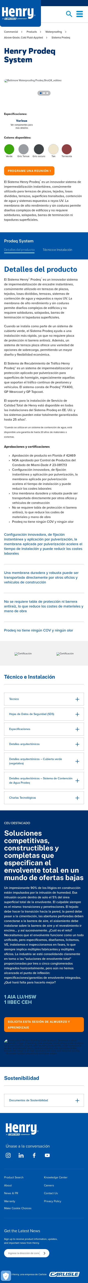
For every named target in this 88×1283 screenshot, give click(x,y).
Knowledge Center (56, 1177)
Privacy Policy (52, 1201)
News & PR (11, 1193)
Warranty (9, 1201)
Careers (49, 1185)
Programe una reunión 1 (29, 170)
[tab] (41, 93)
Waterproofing (53, 32)
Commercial (11, 32)
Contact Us (51, 1193)
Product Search (14, 1177)
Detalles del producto (19, 250)
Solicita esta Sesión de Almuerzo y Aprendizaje (39, 1024)
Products (32, 32)
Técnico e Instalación (57, 250)
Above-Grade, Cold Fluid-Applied (23, 37)
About (8, 1185)
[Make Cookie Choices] (6, 1276)
